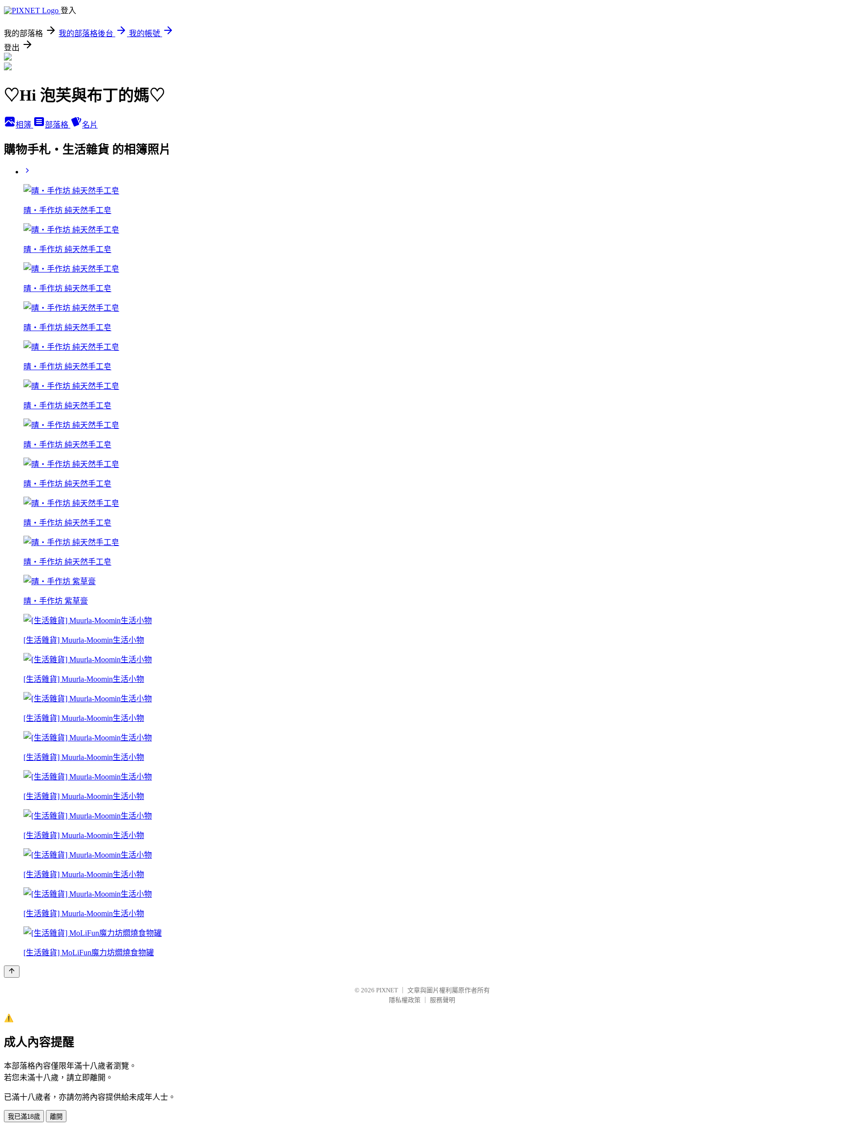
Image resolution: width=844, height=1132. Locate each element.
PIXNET (387, 990)
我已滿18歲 (24, 1116)
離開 (56, 1116)
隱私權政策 (405, 1000)
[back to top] (12, 971)
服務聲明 (442, 1000)
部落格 (57, 125)
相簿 (24, 125)
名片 (90, 125)
